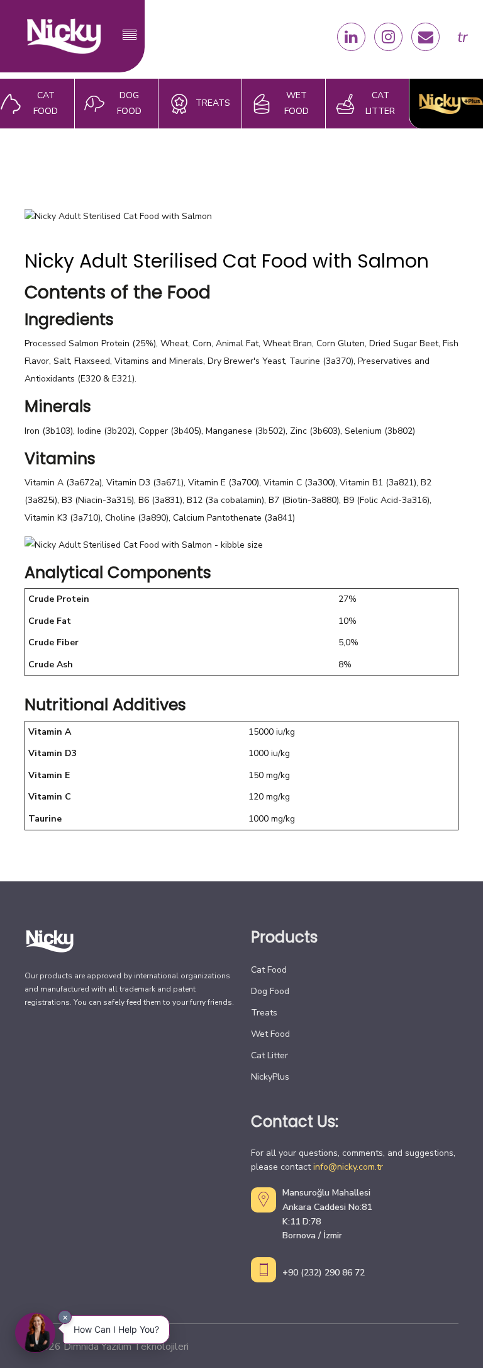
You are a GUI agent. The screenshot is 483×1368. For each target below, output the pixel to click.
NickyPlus (270, 1077)
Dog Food (270, 991)
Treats (264, 1013)
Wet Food (270, 1034)
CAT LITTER (380, 103)
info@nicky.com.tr (348, 1167)
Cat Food (269, 970)
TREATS (213, 103)
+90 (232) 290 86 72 (323, 1273)
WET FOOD (296, 103)
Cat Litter (269, 1055)
